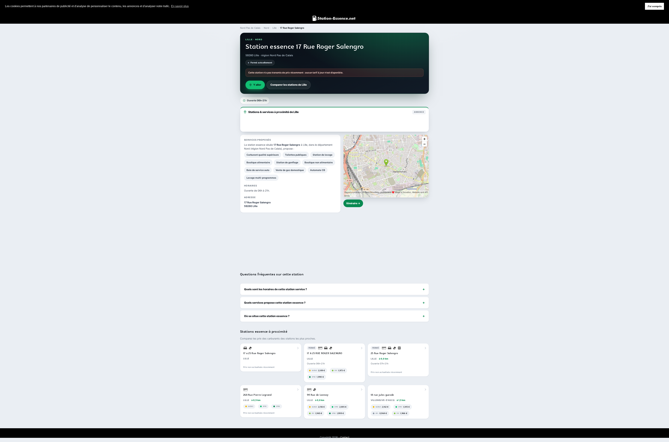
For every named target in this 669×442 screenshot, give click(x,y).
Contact (344, 437)
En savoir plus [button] (180, 6)
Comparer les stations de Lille (288, 84)
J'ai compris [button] (654, 6)
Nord (266, 27)
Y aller (257, 84)
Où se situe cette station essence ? (267, 316)
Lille (274, 27)
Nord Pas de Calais (250, 27)
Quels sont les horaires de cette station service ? (275, 289)
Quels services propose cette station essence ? (275, 302)
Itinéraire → (353, 203)
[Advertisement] (334, 240)
